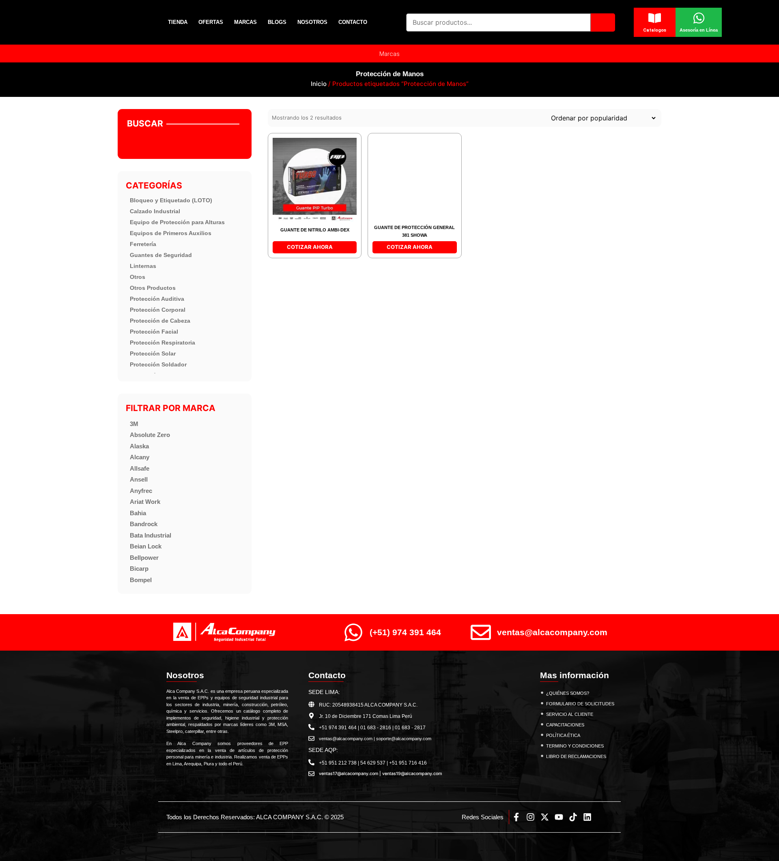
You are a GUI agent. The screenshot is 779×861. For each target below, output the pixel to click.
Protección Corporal (157, 309)
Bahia (138, 513)
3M (134, 423)
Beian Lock (145, 546)
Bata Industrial (150, 535)
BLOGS (277, 22)
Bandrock (143, 523)
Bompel (141, 579)
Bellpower (144, 557)
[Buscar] (603, 22)
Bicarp (139, 568)
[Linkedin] (587, 817)
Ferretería (143, 244)
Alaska (139, 446)
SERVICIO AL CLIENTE (569, 714)
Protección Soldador (158, 364)
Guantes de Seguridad (161, 255)
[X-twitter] (545, 817)
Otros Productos (153, 288)
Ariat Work (145, 501)
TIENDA (177, 22)
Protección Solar (153, 353)
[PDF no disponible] (280, 162)
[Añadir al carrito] (280, 145)
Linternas (143, 266)
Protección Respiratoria (162, 342)
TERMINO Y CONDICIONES (575, 745)
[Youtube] (559, 817)
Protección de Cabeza (160, 320)
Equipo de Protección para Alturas (177, 222)
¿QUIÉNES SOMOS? (567, 693)
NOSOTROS (312, 22)
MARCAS (245, 22)
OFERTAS (210, 22)
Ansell (139, 479)
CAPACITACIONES (565, 724)
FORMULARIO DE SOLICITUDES (580, 703)
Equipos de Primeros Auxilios (170, 233)
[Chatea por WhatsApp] (759, 837)
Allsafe (139, 468)
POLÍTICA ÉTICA (563, 735)
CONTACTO (352, 22)
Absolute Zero (150, 434)
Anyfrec (141, 490)
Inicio (319, 84)
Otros (137, 277)
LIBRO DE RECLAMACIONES (576, 756)
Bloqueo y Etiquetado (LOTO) (171, 200)
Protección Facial (154, 331)
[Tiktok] (573, 817)
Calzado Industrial (155, 211)
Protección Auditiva (157, 299)
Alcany (139, 457)
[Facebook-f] (516, 817)
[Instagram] (530, 817)
